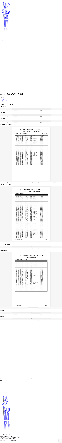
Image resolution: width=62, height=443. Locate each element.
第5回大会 (6, 22)
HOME (3, 98)
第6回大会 (6, 21)
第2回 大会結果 (6, 418)
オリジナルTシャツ (5, 402)
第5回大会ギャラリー (8, 427)
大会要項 (5, 5)
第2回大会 (6, 25)
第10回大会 (6, 17)
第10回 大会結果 (7, 410)
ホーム (4, 2)
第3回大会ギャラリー (8, 429)
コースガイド (6, 11)
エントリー (5, 13)
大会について (6, 4)
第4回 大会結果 (6, 416)
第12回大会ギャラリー (8, 421)
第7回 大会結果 (6, 413)
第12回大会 (6, 15)
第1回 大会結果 (6, 419)
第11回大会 (6, 16)
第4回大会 (6, 23)
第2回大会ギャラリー (8, 430)
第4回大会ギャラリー (8, 428)
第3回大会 (6, 24)
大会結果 (5, 14)
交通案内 (5, 7)
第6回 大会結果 (6, 414)
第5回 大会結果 (6, 415)
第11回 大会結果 (7, 409)
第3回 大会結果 (5, 100)
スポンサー (6, 8)
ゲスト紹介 (6, 6)
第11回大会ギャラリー (8, 422)
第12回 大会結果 (7, 408)
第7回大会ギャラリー (8, 425)
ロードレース (6, 19)
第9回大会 (6, 18)
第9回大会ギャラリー (8, 424)
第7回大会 (6, 20)
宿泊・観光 (6, 12)
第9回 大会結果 (6, 411)
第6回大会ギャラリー (8, 426)
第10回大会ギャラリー (8, 423)
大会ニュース (5, 3)
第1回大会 (6, 26)
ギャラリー (6, 27)
